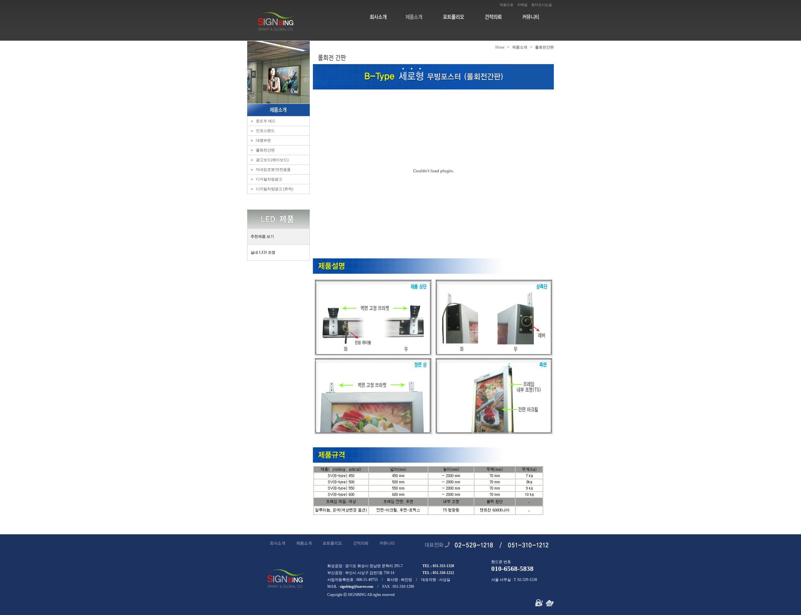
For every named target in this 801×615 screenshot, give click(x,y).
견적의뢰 (490, 17)
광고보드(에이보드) (271, 160)
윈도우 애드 (265, 121)
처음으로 (506, 5)
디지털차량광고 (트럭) (274, 189)
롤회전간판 (265, 150)
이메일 (522, 5)
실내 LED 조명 (263, 252)
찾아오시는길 (541, 5)
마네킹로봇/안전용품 (273, 169)
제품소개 (415, 17)
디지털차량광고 (268, 179)
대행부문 (263, 140)
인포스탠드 (265, 131)
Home (499, 47)
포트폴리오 (453, 17)
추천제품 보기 (262, 236)
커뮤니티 (528, 17)
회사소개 (377, 17)
